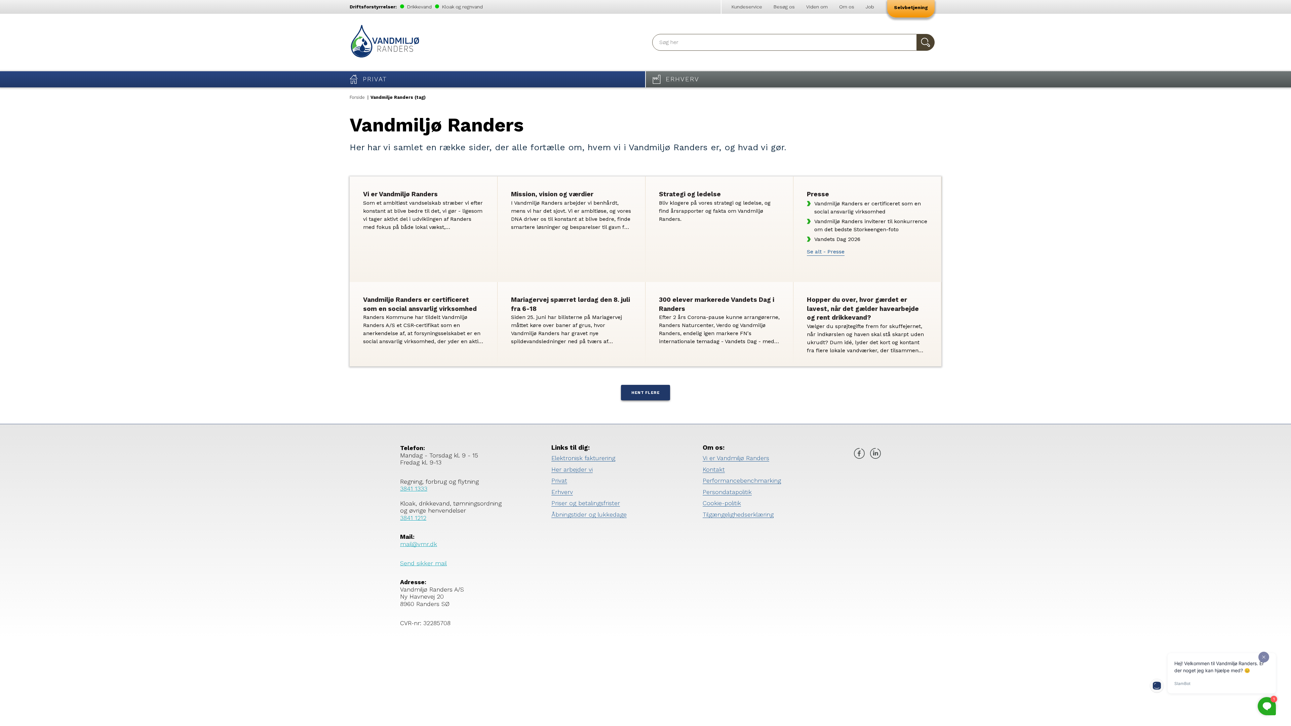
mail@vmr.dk (418, 544)
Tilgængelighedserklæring (738, 514)
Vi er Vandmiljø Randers (736, 457)
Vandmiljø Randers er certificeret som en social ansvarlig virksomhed (867, 207)
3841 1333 (413, 488)
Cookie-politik (722, 503)
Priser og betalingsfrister (585, 503)
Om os (846, 6)
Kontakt (714, 469)
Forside (357, 97)
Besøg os (784, 6)
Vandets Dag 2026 (837, 239)
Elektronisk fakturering (583, 457)
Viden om (817, 6)
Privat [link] (375, 79)
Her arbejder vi (572, 469)
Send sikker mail (423, 563)
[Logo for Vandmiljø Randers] (385, 42)
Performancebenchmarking (742, 480)
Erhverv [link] (682, 79)
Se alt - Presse (826, 251)
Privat (559, 480)
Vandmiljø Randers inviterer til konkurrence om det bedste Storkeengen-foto (870, 225)
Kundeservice (747, 6)
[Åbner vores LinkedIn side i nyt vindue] (875, 454)
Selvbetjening (911, 7)
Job (870, 6)
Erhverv (562, 491)
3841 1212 (413, 517)
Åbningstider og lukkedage (589, 514)
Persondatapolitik (727, 491)
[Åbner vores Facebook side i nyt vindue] (859, 454)
